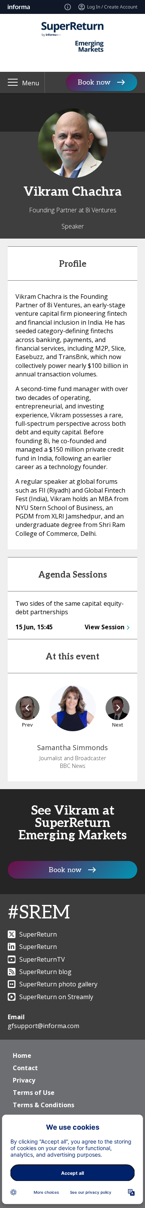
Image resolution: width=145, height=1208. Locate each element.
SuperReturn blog (45, 971)
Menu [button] (30, 83)
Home (22, 1055)
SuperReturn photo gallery (58, 984)
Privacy (24, 1080)
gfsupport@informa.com (43, 1026)
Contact (25, 1068)
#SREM (39, 913)
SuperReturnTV (42, 959)
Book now (94, 82)
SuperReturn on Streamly (56, 997)
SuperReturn (38, 934)
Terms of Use (34, 1092)
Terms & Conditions (43, 1105)
